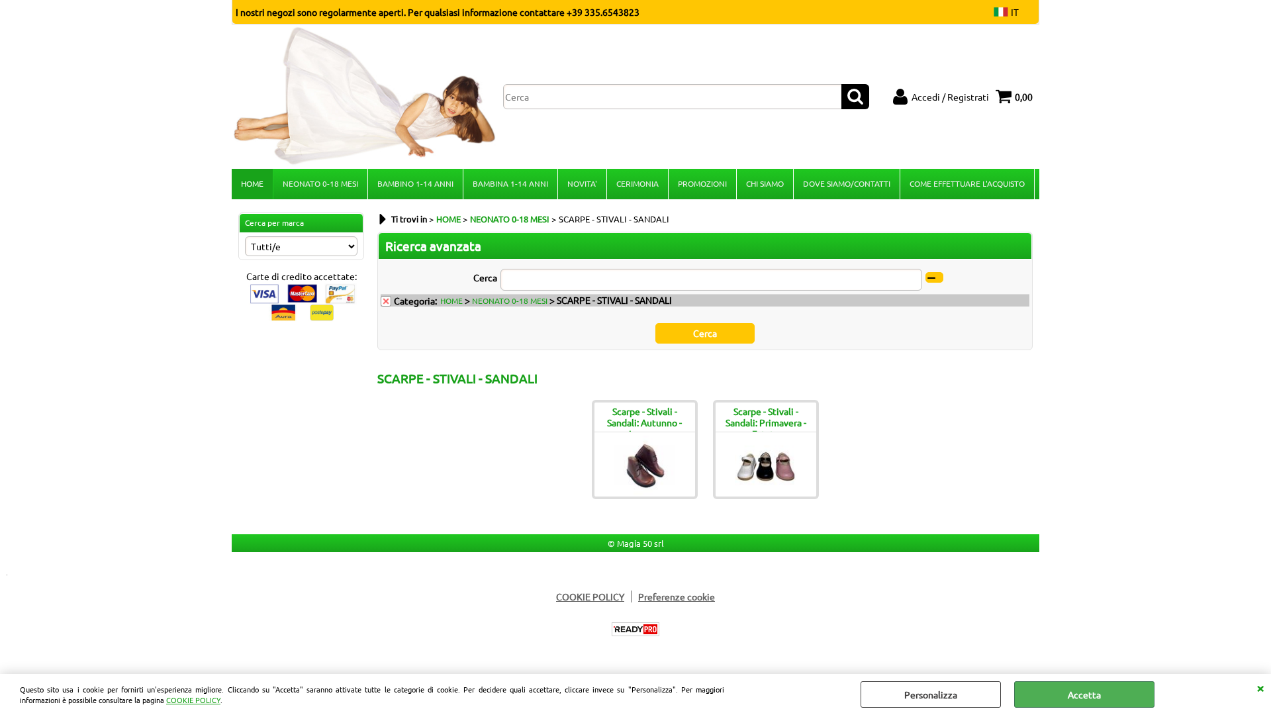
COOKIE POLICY (193, 699)
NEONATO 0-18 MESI (320, 183)
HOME (252, 183)
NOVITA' (582, 183)
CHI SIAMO (765, 183)
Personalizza (930, 694)
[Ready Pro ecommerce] (635, 629)
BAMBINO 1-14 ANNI (415, 183)
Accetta (1084, 694)
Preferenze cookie (676, 596)
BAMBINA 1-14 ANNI (510, 183)
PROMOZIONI (702, 183)
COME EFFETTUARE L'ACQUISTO (967, 183)
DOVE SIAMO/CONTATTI (846, 183)
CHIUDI (1260, 687)
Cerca (485, 277)
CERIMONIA (637, 183)
